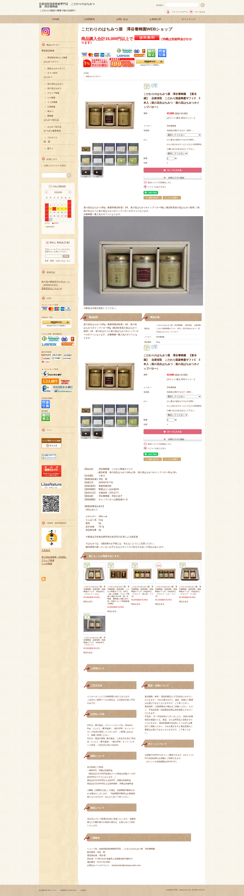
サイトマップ (189, 19)
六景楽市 (45, 550)
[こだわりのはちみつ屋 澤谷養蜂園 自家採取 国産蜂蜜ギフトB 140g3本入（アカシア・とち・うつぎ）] (166, 582)
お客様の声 (155, 19)
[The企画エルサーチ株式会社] (48, 458)
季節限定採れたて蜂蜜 (57, 57)
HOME (55, 19)
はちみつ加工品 (54, 127)
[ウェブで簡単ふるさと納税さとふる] (51, 447)
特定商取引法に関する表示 (68, 890)
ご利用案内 (89, 19)
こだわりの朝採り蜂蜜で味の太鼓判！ (58, 10)
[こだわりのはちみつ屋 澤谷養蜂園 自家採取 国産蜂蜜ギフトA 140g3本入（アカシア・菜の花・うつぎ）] (142, 582)
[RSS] (43, 579)
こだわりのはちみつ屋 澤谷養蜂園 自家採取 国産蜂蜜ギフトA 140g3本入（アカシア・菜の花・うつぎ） (142, 591)
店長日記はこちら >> (51, 288)
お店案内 (83, 890)
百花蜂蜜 (51, 107)
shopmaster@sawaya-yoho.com (126, 865)
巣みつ (50, 111)
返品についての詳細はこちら (159, 182)
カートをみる (200, 12)
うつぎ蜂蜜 (52, 102)
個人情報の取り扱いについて (47, 890)
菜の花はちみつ (54, 88)
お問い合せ (122, 19)
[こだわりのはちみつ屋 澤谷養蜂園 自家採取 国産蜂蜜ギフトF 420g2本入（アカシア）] (94, 630)
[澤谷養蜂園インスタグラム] (45, 34)
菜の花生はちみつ (55, 84)
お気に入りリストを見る (55, 165)
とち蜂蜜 (51, 98)
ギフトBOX (52, 73)
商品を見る (88, 602)
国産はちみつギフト (93, 76)
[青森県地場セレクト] (51, 476)
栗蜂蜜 (50, 116)
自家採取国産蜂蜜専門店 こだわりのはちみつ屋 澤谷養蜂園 (67, 5)
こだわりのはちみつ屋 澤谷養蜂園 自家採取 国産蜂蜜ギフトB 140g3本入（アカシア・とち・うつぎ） (166, 591)
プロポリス (52, 137)
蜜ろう (50, 148)
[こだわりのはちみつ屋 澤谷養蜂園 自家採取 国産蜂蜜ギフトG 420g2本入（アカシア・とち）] (94, 582)
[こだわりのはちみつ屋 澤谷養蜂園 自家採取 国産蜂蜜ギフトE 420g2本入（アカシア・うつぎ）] (190, 582)
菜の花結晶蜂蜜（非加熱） (54, 557)
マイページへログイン (180, 12)
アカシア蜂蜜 (53, 93)
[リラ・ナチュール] (51, 487)
